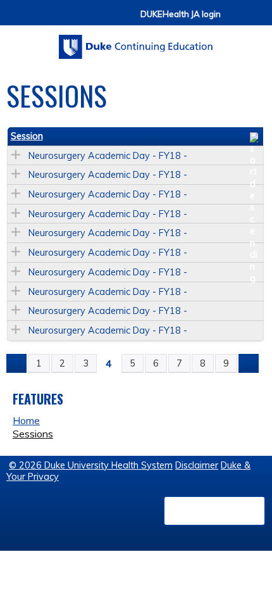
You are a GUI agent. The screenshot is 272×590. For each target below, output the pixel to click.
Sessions (33, 433)
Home (26, 420)
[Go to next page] (248, 363)
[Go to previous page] (16, 363)
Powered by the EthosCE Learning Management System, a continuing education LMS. (214, 511)
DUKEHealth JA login (180, 14)
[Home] (136, 42)
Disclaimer (196, 465)
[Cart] (235, 20)
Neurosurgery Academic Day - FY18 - (107, 155)
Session (27, 136)
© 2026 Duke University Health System (91, 465)
